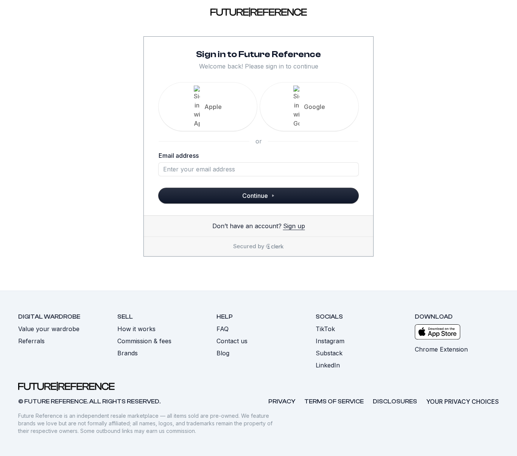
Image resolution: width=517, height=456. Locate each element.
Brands (127, 353)
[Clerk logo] (275, 246)
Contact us (232, 341)
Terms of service (334, 401)
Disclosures (395, 401)
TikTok (325, 329)
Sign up (294, 226)
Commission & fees (144, 341)
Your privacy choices (462, 401)
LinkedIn (328, 365)
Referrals (31, 341)
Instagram (330, 341)
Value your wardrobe (48, 329)
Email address (179, 155)
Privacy (281, 401)
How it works (136, 329)
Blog (222, 353)
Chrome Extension (441, 349)
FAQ (222, 329)
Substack (329, 353)
